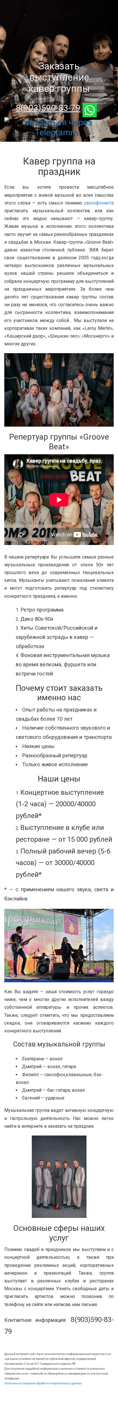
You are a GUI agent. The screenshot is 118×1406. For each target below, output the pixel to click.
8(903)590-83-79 (48, 108)
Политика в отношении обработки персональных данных (43, 1383)
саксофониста (99, 203)
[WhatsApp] (92, 108)
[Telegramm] (59, 122)
